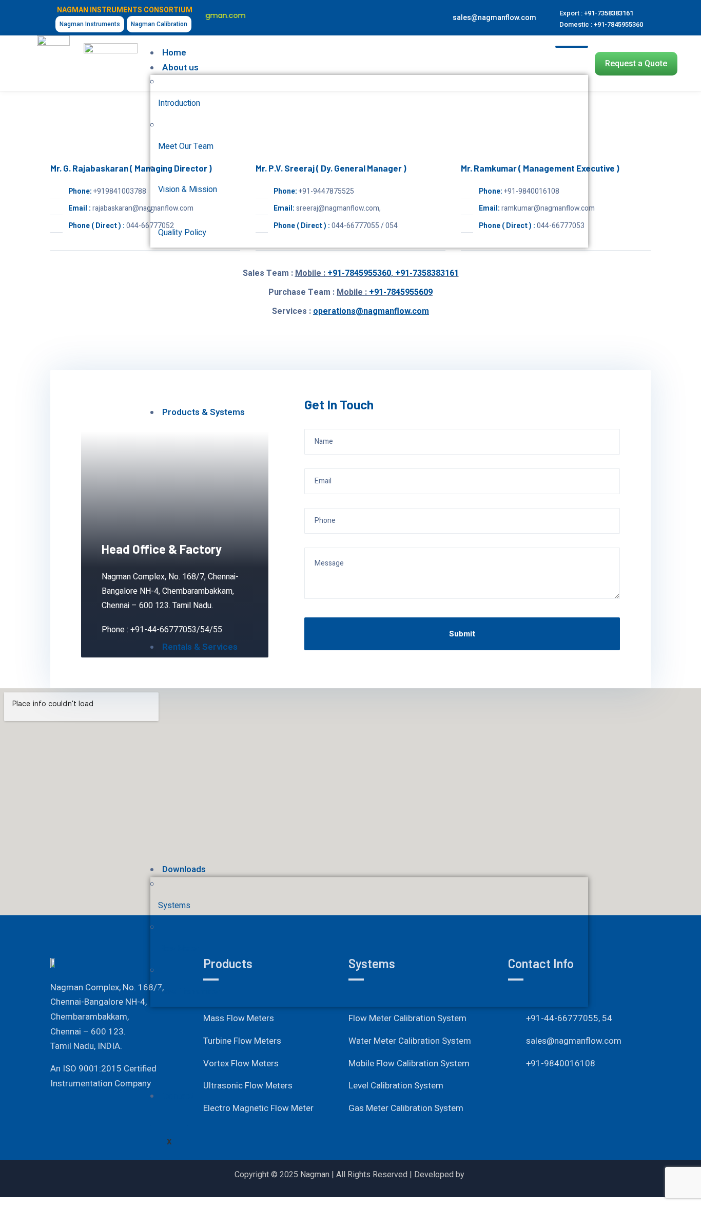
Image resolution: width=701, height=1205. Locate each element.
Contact (177, 1095)
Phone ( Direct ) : (96, 225)
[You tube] (406, 16)
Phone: (80, 191)
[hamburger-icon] (571, 47)
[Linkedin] (418, 16)
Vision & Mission (187, 189)
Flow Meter (178, 949)
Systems (174, 905)
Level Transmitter (189, 992)
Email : (79, 208)
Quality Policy (182, 233)
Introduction (179, 103)
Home (174, 52)
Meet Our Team (185, 146)
